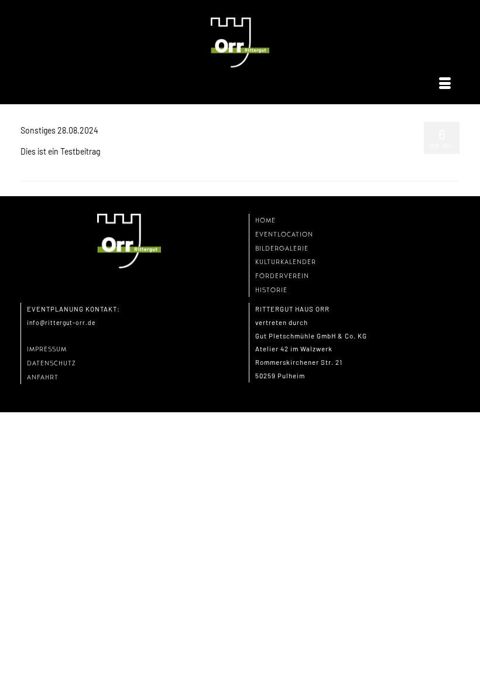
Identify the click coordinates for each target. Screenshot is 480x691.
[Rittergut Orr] (240, 43)
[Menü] (445, 83)
